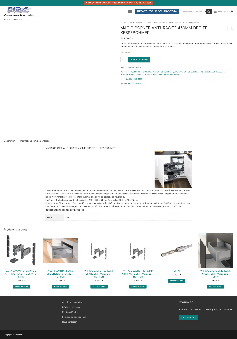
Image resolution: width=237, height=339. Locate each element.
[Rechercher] (209, 11)
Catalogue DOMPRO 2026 (158, 11)
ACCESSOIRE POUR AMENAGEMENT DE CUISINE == (152, 72)
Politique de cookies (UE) (74, 317)
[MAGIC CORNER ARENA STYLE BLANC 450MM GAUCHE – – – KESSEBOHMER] (231, 28)
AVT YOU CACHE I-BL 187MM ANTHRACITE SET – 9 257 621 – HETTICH (138, 273)
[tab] (9, 141)
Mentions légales (70, 312)
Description (9, 141)
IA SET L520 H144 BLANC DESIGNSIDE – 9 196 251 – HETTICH (60, 273)
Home (6, 19)
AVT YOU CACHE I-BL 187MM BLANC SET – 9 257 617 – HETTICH (99, 273)
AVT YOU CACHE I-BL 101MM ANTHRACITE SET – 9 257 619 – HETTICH (21, 273)
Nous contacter (69, 322)
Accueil (123, 22)
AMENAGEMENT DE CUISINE (140, 22)
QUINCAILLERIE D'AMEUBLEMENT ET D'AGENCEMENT (158, 74)
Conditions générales (72, 302)
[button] (21, 287)
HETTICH (176, 270)
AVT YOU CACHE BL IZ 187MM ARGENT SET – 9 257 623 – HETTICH (215, 273)
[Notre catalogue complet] (130, 11)
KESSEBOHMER (16, 19)
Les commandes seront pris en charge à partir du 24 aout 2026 (119, 3)
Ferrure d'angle (205, 72)
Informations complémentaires (34, 141)
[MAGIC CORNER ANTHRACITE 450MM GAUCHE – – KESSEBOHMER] (227, 28)
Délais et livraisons (71, 307)
